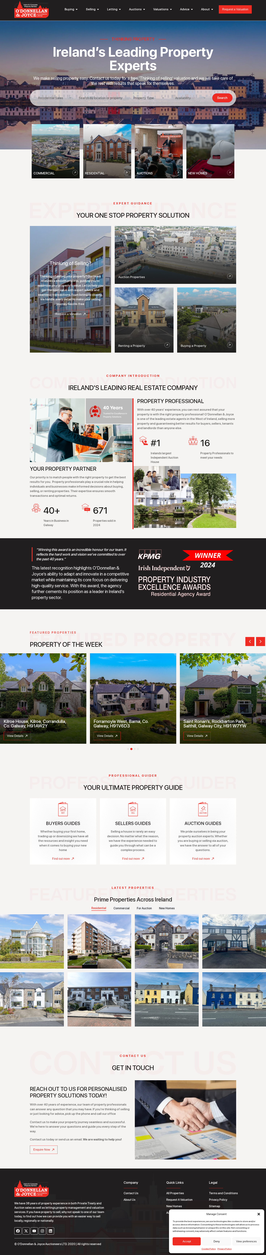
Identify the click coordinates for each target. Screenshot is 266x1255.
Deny (217, 1241)
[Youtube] (34, 1231)
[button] (259, 1214)
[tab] (98, 908)
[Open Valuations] (170, 9)
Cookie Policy (209, 1249)
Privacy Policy (225, 1249)
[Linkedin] (50, 1231)
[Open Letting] (119, 9)
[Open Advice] (191, 9)
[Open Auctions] (144, 9)
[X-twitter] (26, 1231)
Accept (187, 1241)
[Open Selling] (98, 9)
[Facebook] (18, 1231)
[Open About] (212, 9)
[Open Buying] (76, 9)
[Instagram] (42, 1231)
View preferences (246, 1241)
